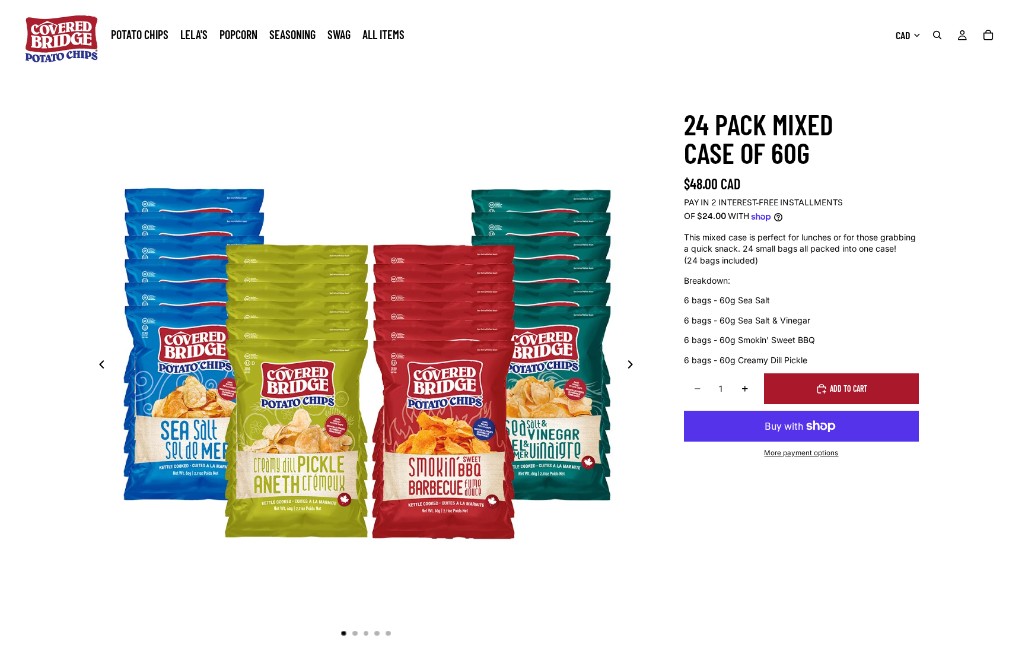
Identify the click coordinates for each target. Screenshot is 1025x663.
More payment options (801, 453)
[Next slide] (633, 366)
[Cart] (988, 35)
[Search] (937, 35)
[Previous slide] (98, 366)
